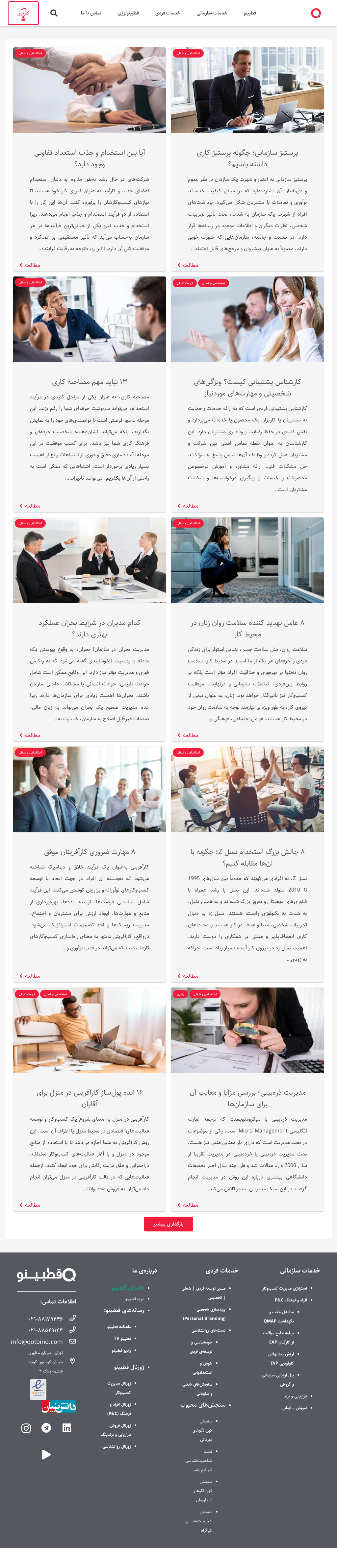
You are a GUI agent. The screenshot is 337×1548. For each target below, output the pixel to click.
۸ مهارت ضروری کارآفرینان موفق (89, 852)
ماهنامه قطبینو (119, 1326)
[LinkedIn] (67, 1428)
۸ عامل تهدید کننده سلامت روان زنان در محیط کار (247, 628)
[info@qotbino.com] (69, 1342)
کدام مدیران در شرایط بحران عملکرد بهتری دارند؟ (90, 628)
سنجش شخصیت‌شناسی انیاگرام (198, 1521)
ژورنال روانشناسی (116, 1446)
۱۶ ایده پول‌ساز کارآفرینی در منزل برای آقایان (90, 1098)
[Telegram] (46, 1428)
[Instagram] (26, 1428)
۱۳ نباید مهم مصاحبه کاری (89, 382)
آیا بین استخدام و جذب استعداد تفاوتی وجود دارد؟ (89, 158)
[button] (54, 13)
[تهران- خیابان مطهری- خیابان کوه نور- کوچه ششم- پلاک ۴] (69, 1362)
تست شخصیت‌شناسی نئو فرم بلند (198, 1460)
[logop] (316, 13)
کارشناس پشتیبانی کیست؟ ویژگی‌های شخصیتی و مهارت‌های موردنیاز (247, 387)
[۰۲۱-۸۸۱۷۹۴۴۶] (69, 1319)
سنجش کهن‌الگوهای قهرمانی (202, 1430)
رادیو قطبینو (121, 1350)
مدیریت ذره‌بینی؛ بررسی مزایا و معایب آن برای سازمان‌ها (248, 1098)
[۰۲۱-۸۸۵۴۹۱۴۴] (69, 1330)
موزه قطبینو (134, 1299)
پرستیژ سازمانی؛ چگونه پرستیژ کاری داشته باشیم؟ (247, 158)
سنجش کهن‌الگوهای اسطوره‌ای (202, 1490)
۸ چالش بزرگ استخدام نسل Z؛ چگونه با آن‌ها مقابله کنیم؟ (248, 857)
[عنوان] (46, 1454)
